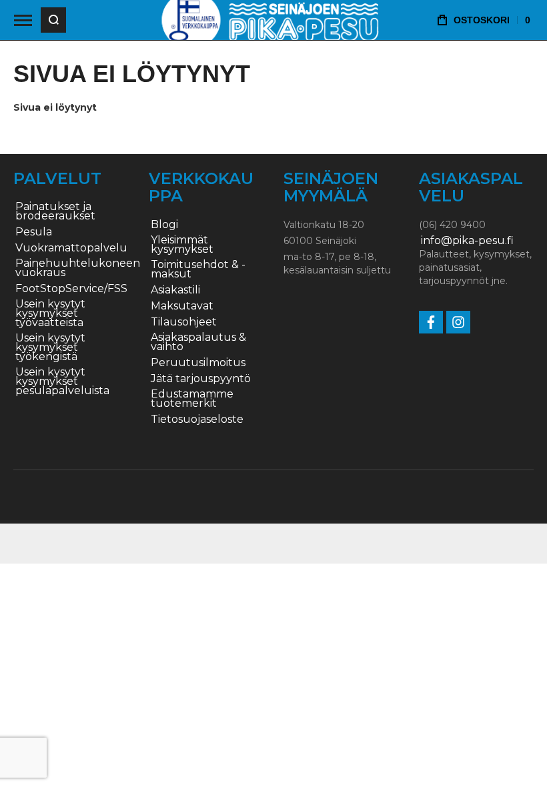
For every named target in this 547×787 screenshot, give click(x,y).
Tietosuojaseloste (197, 420)
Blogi (164, 225)
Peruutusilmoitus (198, 363)
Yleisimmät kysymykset (182, 244)
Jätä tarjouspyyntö (201, 379)
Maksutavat (182, 306)
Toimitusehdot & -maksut (198, 269)
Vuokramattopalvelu (71, 248)
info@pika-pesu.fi (467, 241)
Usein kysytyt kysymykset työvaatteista (50, 313)
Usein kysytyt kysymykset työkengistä (50, 347)
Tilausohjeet (184, 322)
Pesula (33, 232)
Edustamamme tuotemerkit (192, 399)
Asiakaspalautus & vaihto (198, 342)
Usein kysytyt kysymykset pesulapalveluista (62, 381)
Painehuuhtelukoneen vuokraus (77, 268)
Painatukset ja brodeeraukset (55, 211)
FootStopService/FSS (71, 289)
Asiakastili (175, 290)
